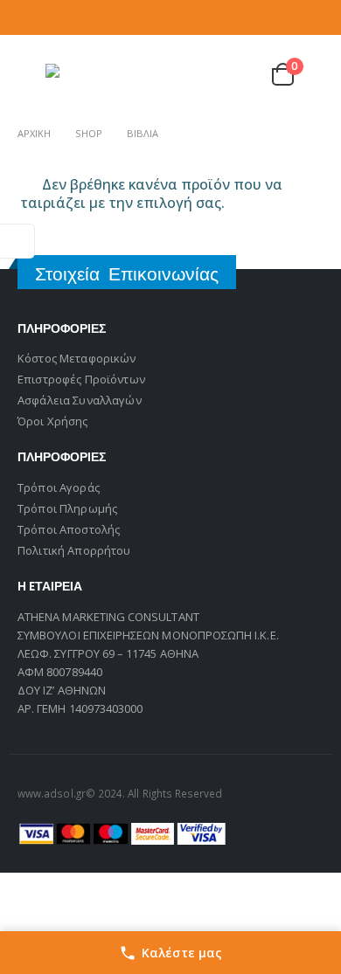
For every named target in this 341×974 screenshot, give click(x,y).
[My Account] (195, 74)
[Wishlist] (238, 74)
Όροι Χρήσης (52, 421)
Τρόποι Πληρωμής (67, 508)
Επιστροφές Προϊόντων (81, 379)
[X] (289, 17)
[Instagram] (313, 17)
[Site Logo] (80, 75)
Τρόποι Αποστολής (68, 529)
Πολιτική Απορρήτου (74, 550)
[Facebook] (266, 17)
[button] (29, 74)
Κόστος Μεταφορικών (76, 358)
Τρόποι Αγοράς (58, 487)
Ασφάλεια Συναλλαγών (79, 400)
